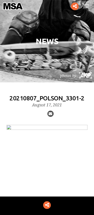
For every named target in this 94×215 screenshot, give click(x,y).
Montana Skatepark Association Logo (15, 6)
